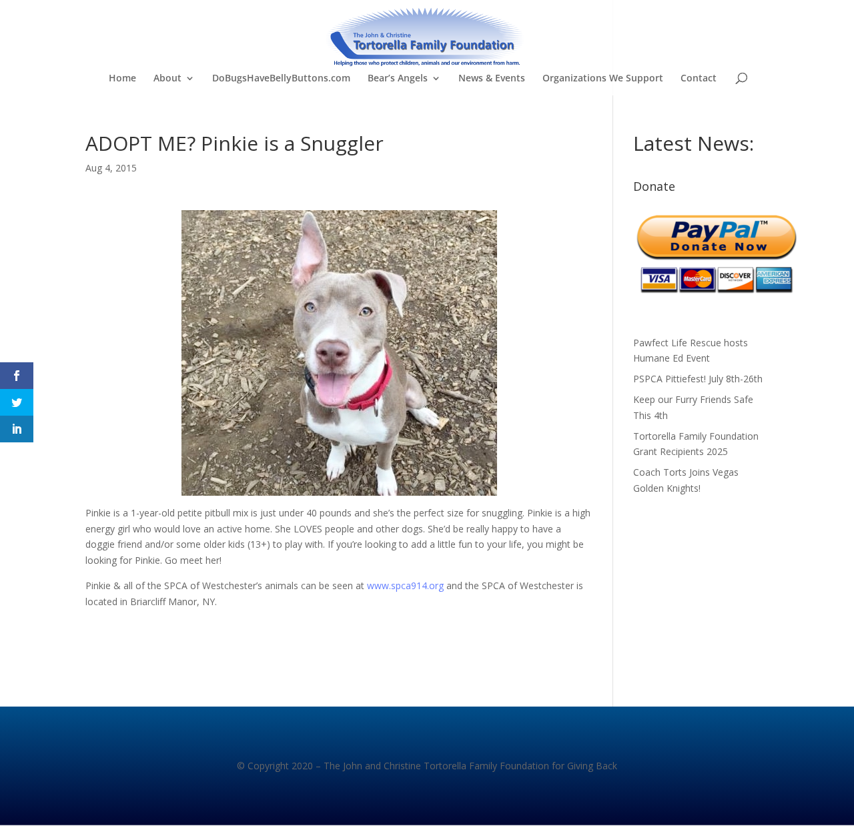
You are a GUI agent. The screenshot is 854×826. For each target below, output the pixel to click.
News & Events (491, 78)
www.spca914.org (405, 585)
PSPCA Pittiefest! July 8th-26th (698, 378)
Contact (699, 78)
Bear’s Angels (398, 78)
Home (122, 78)
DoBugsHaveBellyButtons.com (281, 78)
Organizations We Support (602, 78)
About (167, 78)
